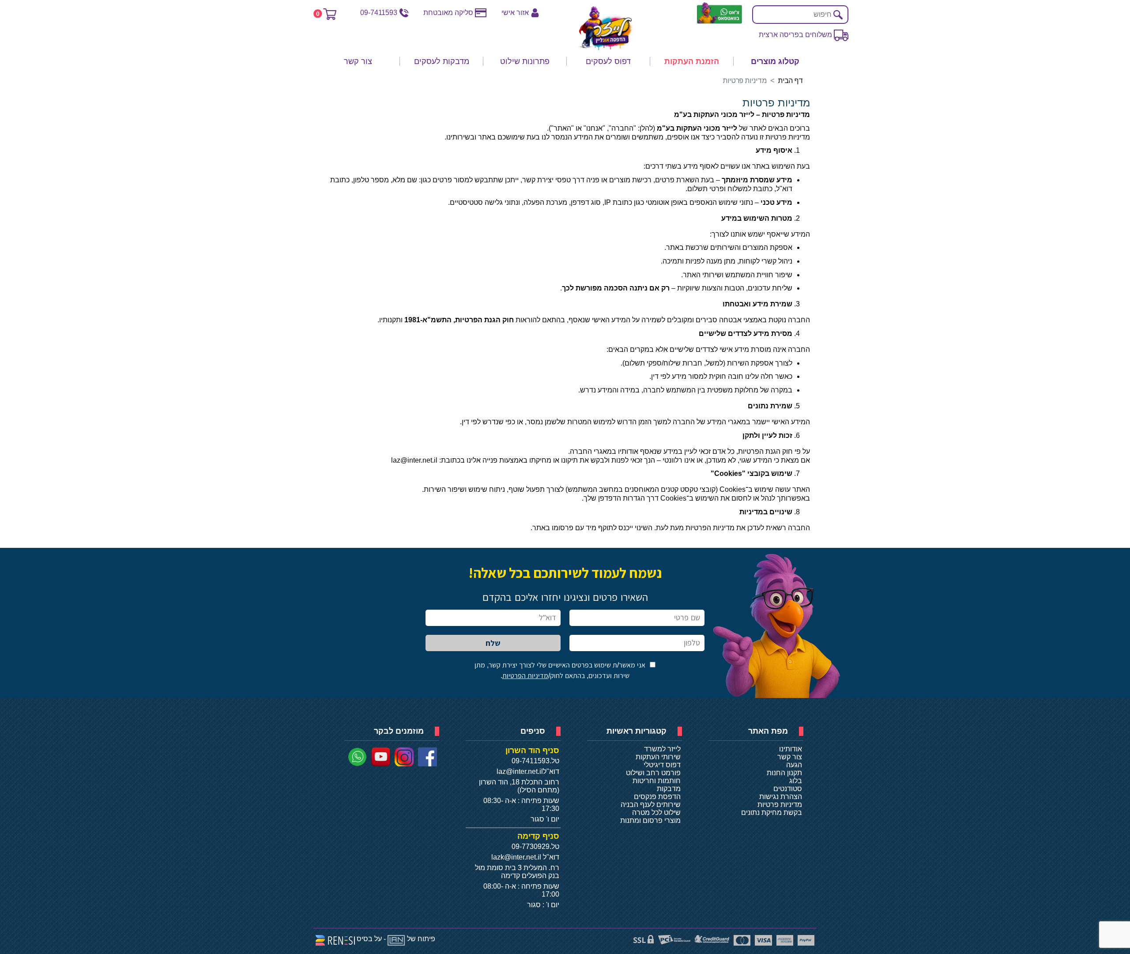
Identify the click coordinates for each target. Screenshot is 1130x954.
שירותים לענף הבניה (651, 804)
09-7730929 (531, 846)
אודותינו (790, 749)
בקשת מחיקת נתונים (771, 812)
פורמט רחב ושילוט (653, 773)
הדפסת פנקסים (657, 796)
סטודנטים (787, 788)
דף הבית (790, 80)
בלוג (795, 780)
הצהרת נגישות (780, 796)
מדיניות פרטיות (779, 804)
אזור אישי (515, 12)
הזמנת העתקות (691, 61)
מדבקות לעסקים (441, 61)
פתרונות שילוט (525, 61)
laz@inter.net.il (520, 771)
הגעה (794, 765)
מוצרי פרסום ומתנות (650, 820)
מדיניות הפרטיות (525, 675)
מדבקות (669, 788)
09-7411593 (378, 12)
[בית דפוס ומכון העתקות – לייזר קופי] (606, 28)
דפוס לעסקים (608, 61)
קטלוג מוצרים (775, 61)
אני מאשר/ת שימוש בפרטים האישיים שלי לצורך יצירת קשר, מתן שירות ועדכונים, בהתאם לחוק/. (560, 670)
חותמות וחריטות (657, 780)
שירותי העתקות (658, 757)
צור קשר (358, 61)
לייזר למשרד (662, 749)
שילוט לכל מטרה (656, 812)
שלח (493, 643)
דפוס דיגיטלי (662, 765)
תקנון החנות (784, 773)
